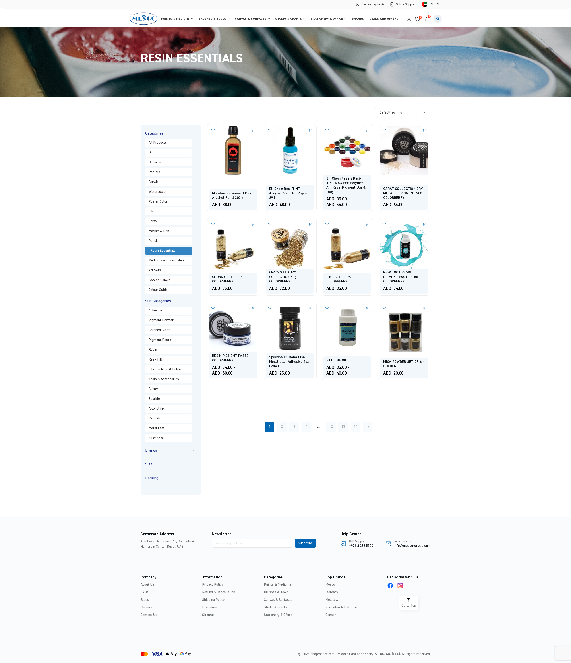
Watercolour (158, 192)
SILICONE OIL (337, 360)
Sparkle (154, 399)
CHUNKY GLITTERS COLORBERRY (227, 279)
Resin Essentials (163, 251)
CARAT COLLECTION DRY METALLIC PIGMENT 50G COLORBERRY (403, 193)
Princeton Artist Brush (342, 607)
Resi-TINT (156, 359)
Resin (153, 350)
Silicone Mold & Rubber (166, 369)
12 (331, 427)
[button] (438, 19)
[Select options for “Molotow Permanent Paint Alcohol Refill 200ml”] (253, 130)
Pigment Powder (161, 320)
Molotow (331, 600)
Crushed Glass (159, 330)
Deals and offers (383, 18)
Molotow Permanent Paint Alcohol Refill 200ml (233, 196)
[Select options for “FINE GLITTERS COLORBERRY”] (367, 224)
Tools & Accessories (164, 379)
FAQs (145, 592)
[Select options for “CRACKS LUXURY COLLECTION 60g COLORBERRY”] (310, 224)
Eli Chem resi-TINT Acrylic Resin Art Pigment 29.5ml (290, 193)
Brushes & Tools (212, 18)
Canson (330, 615)
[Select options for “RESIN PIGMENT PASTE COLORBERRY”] (253, 308)
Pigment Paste (160, 340)
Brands (358, 18)
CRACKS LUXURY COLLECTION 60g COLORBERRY (282, 277)
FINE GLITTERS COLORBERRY (338, 279)
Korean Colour (159, 280)
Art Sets (155, 270)
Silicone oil (157, 438)
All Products (158, 143)
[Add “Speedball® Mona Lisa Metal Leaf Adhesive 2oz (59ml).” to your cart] (310, 308)
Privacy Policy (212, 584)
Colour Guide (158, 290)
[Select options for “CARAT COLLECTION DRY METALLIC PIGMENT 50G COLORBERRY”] (424, 130)
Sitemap (208, 615)
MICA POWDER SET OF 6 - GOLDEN (403, 364)
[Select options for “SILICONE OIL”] (367, 308)
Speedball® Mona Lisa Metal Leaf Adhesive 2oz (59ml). (289, 362)
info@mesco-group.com (412, 546)
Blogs (145, 600)
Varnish (154, 418)
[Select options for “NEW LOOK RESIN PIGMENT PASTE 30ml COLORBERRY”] (424, 224)
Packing (151, 478)
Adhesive (155, 310)
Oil (151, 152)
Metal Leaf (157, 428)
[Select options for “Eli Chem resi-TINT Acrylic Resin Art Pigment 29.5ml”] (310, 130)
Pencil (153, 241)
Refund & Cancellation (218, 592)
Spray (153, 221)
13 (343, 427)
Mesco (330, 584)
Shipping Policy (213, 600)
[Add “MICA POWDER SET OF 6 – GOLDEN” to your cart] (424, 308)
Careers (146, 607)
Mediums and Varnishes (166, 260)
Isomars (331, 592)
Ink (151, 211)
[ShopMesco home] (144, 18)
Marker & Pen (159, 231)
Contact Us (149, 615)
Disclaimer (210, 607)
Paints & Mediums (175, 18)
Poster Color (158, 201)
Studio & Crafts (288, 18)
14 (355, 427)
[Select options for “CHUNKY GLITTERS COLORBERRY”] (253, 224)
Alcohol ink (157, 408)
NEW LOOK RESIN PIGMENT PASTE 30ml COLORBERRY (400, 277)
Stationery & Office (327, 18)
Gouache (155, 162)
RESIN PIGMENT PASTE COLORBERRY (230, 358)
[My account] (408, 18)
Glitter (153, 389)
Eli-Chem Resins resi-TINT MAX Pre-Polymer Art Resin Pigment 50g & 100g (346, 185)
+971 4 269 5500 (361, 546)
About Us (147, 584)
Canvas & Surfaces (251, 18)
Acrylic (153, 182)
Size (149, 464)
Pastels (154, 172)
